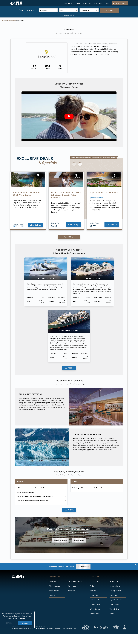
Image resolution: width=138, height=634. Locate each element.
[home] (16, 3)
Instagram (52, 595)
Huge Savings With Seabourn (103, 192)
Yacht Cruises (114, 609)
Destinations (68, 3)
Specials (77, 3)
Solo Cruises (94, 614)
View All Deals (69, 237)
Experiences (98, 3)
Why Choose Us (54, 586)
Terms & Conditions (75, 581)
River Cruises (114, 604)
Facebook (71, 591)
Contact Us (72, 586)
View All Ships (69, 368)
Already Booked (115, 591)
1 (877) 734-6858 (18, 226)
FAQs (92, 586)
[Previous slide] (74, 164)
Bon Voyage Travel (41, 626)
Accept (25, 623)
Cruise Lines (87, 3)
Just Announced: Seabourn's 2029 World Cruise (26, 193)
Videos (107, 3)
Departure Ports (95, 600)
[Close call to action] (136, 565)
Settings (9, 623)
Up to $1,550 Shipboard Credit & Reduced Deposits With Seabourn (66, 195)
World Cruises (95, 609)
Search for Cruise (60, 540)
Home (4, 20)
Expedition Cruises (116, 600)
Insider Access (54, 591)
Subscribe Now (83, 566)
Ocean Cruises (95, 604)
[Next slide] (80, 164)
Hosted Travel (95, 595)
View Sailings (35, 225)
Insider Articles (115, 586)
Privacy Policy (53, 581)
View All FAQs (69, 510)
